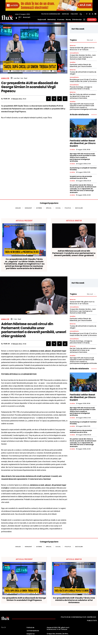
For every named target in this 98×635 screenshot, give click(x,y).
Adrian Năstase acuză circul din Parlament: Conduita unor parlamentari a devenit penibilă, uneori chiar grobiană (73, 253)
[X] (92, 14)
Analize (5, 78)
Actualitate (74, 53)
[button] (80, 14)
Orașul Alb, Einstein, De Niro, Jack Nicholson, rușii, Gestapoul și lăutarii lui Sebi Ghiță (83, 57)
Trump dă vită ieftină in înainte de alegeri (83, 73)
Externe (73, 45)
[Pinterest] (59, 98)
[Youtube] (95, 14)
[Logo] (7, 17)
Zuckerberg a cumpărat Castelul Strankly (83, 169)
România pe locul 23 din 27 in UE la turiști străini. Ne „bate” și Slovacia (83, 80)
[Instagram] (89, 14)
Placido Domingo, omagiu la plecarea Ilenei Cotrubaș (81, 88)
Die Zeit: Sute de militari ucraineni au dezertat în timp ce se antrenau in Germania (83, 96)
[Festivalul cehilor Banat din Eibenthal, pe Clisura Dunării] (83, 128)
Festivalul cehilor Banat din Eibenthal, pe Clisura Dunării (81, 65)
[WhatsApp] (65, 98)
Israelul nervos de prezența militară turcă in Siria (81, 177)
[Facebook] (86, 14)
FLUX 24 (7, 99)
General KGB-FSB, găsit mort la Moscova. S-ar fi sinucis (82, 49)
